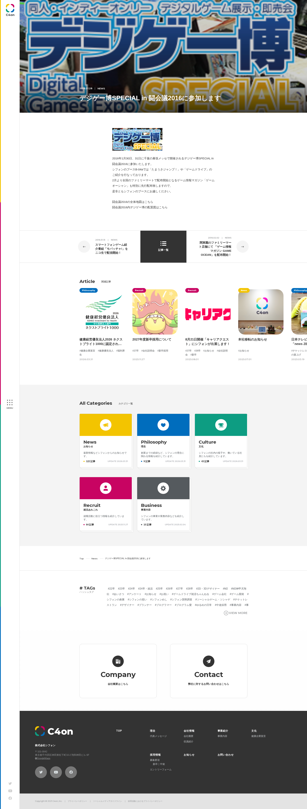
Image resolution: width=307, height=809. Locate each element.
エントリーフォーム (161, 769)
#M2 (225, 588)
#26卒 (169, 588)
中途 (162, 764)
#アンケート (134, 594)
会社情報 (189, 730)
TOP (119, 730)
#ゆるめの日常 (203, 605)
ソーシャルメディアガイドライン (107, 801)
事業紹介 (223, 730)
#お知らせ (208, 350)
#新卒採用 (162, 350)
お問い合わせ (226, 754)
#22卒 (111, 588)
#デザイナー (127, 605)
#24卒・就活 (145, 588)
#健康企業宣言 (87, 350)
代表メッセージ (158, 736)
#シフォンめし (158, 599)
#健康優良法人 (106, 350)
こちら (149, 201)
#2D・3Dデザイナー (208, 588)
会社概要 (188, 736)
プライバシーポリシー (77, 801)
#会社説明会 (148, 350)
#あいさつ (118, 594)
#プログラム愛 (183, 605)
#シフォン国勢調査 (181, 599)
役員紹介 (188, 741)
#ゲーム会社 (219, 594)
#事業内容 (235, 605)
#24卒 (131, 588)
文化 (254, 730)
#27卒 (135, 350)
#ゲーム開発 (237, 594)
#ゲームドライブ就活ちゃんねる (190, 594)
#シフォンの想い (137, 599)
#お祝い (164, 594)
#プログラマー (163, 605)
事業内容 (222, 736)
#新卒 (193, 354)
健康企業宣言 (258, 736)
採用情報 (155, 754)
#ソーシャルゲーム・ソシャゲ (212, 599)
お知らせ (189, 754)
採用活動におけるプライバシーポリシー (145, 801)
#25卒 (159, 588)
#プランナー (145, 605)
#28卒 (197, 350)
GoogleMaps (43, 758)
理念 (152, 730)
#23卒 (121, 588)
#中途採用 (221, 605)
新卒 (155, 764)
